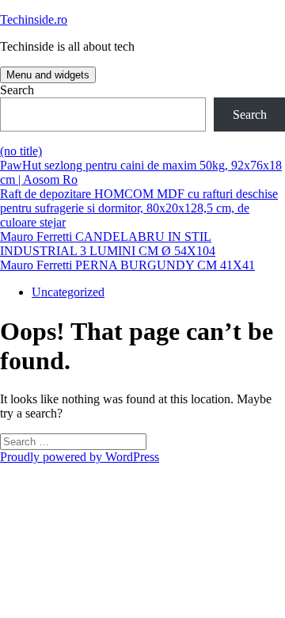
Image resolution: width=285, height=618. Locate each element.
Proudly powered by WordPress (79, 457)
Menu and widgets (47, 75)
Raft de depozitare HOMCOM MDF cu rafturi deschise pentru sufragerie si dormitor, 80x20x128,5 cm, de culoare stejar (139, 208)
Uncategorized (68, 292)
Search (17, 90)
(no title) (21, 151)
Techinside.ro (33, 19)
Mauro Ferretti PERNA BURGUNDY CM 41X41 (127, 265)
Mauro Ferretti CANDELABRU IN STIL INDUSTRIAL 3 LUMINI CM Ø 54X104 (107, 244)
